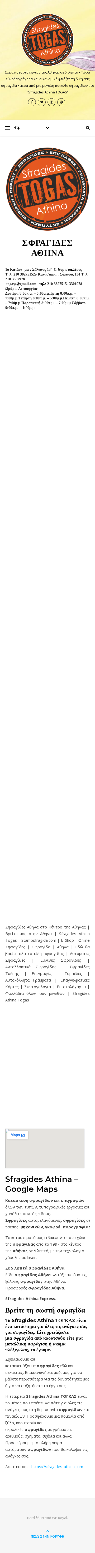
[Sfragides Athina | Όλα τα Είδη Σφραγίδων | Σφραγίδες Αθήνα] (47, 39)
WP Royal (59, 1517)
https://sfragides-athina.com (57, 1466)
